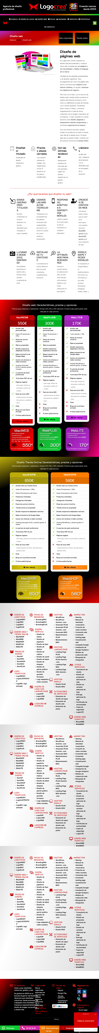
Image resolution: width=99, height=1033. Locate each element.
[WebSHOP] (70, 587)
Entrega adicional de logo (81, 697)
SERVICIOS (74, 19)
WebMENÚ (80, 724)
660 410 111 (40, 1009)
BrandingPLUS (41, 625)
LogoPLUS (20, 627)
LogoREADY (21, 676)
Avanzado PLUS (62, 625)
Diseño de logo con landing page (41, 688)
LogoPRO (19, 622)
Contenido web (81, 632)
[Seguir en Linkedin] (84, 992)
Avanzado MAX (61, 632)
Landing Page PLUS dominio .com (61, 659)
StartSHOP (21, 661)
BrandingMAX (41, 622)
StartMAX (20, 664)
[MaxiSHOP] (28, 587)
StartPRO (20, 659)
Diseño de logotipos (19, 615)
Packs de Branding (39, 615)
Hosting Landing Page (61, 648)
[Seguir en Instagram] (84, 995)
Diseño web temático (80, 718)
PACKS (52, 19)
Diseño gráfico (39, 630)
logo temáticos (20, 672)
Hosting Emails (58, 680)
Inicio (19, 40)
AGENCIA (14, 19)
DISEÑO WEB (42, 19)
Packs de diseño (19, 652)
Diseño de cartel (43, 657)
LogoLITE (80, 712)
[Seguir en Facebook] (79, 992)
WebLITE (19, 647)
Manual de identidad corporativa (80, 622)
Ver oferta (23, 421)
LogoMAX (19, 625)
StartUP (20, 656)
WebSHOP (20, 642)
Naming (78, 617)
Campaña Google (82, 645)
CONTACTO (50, 27)
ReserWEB (80, 722)
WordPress (60, 617)
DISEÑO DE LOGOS (27, 19)
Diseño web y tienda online (21, 633)
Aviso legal (83, 1010)
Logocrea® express (40, 704)
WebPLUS (20, 644)
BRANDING (62, 19)
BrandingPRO (41, 620)
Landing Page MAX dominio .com (61, 672)
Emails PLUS (61, 684)
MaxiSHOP (20, 637)
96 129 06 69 (40, 1006)
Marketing (79, 614)
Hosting (58, 614)
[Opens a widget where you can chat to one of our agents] (85, 1022)
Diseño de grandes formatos (40, 674)
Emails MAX (60, 687)
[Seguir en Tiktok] (79, 999)
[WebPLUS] (49, 439)
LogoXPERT (20, 620)
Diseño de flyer (42, 644)
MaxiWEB (19, 639)
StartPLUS (21, 666)
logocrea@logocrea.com (41, 1012)
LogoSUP (39, 694)
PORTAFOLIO (85, 19)
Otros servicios (80, 665)
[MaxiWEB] (21, 439)
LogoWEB (40, 699)
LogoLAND (40, 696)
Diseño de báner (43, 659)
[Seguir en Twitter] (79, 995)
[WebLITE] (77, 439)
